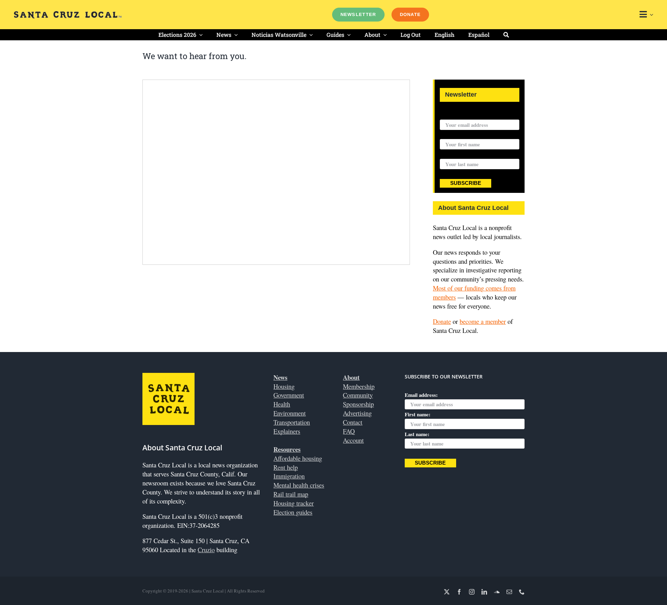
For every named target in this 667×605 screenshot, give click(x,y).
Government (288, 395)
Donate (442, 321)
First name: (453, 135)
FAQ (349, 431)
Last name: (452, 154)
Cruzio (206, 549)
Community (358, 395)
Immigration (289, 476)
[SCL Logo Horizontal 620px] (68, 14)
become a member (483, 321)
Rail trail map (290, 494)
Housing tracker (293, 503)
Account (353, 440)
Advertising (357, 413)
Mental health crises (298, 485)
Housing (284, 386)
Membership (358, 386)
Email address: (456, 115)
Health (281, 404)
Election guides (292, 512)
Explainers (286, 431)
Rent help (285, 467)
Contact (352, 422)
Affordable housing (297, 458)
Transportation (291, 422)
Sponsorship (358, 404)
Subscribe (465, 183)
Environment (289, 413)
